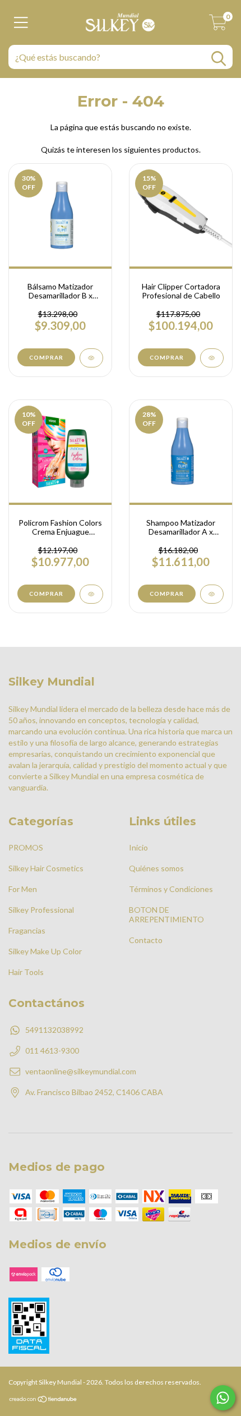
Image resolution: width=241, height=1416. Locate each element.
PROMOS (25, 847)
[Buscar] (218, 58)
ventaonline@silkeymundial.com (80, 1071)
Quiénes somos (156, 868)
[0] (218, 25)
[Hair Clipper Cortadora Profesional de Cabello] (212, 357)
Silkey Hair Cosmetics (46, 868)
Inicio (138, 847)
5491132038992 (54, 1030)
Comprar (46, 357)
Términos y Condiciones (171, 889)
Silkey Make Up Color (45, 951)
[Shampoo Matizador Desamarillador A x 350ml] (212, 594)
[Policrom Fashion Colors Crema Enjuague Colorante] (91, 594)
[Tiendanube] (43, 1400)
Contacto (146, 940)
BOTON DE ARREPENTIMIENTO (166, 914)
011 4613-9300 (52, 1050)
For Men (22, 889)
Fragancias (26, 930)
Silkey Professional (41, 909)
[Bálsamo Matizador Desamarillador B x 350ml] (91, 357)
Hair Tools (26, 972)
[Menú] (21, 22)
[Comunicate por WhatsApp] (222, 1397)
